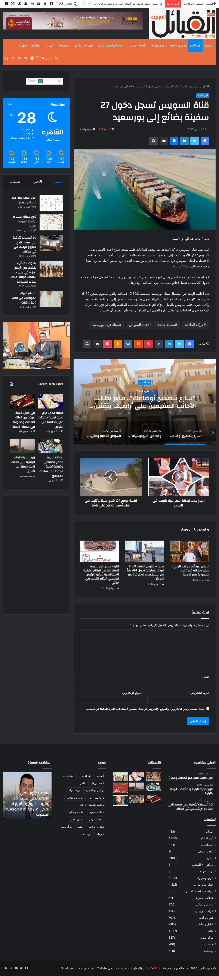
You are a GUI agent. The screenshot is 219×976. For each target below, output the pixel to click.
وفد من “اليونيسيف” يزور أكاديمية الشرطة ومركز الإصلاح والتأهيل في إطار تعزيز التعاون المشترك (145, 405)
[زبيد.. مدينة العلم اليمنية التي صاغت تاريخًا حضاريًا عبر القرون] (22, 446)
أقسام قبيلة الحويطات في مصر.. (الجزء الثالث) (24, 297)
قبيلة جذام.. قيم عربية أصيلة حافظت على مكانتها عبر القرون (50, 420)
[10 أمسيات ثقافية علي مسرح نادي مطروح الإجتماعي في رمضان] (51, 243)
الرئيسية (209, 45)
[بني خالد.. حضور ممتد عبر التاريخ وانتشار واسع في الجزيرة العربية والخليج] (120, 788)
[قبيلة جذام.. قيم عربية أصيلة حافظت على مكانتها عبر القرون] (50, 401)
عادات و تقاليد (138, 45)
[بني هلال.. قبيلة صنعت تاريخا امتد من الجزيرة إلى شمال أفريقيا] (153, 776)
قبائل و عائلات (178, 45)
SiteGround (68, 968)
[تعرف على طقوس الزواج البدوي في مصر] (136, 799)
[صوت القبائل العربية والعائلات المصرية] (182, 24)
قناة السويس (138, 325)
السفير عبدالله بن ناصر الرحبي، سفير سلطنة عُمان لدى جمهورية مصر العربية (190, 570)
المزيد (51, 45)
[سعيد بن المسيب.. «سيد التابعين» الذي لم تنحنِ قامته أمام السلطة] (120, 800)
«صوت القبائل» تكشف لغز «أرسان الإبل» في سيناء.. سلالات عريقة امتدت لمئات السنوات (23, 272)
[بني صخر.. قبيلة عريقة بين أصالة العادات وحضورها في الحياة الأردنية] (22, 401)
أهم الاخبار (195, 45)
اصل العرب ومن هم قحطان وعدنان (24, 200)
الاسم (204, 676)
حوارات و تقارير (84, 45)
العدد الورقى (205, 851)
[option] (145, 402)
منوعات (208, 944)
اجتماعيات (207, 844)
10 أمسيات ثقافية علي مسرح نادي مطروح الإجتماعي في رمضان (24, 244)
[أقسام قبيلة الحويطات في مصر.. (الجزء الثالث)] (51, 299)
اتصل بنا (23, 45)
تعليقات (15, 182)
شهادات (35, 45)
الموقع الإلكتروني (132, 692)
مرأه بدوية (206, 937)
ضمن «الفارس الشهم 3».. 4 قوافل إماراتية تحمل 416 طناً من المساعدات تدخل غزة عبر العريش (145, 572)
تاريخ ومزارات (159, 45)
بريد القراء (206, 871)
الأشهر (59, 182)
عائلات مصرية (204, 897)
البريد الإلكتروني (198, 692)
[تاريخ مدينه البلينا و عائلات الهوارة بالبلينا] (51, 222)
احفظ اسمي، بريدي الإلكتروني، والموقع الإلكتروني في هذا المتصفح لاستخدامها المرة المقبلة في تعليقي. (146, 709)
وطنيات (63, 45)
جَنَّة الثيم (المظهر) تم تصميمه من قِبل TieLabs (125, 968)
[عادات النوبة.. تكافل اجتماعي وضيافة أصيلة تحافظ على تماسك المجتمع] (50, 446)
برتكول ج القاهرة (202, 864)
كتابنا (210, 931)
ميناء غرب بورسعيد (105, 325)
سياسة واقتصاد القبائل (110, 45)
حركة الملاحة (194, 325)
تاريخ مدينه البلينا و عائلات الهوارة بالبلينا (24, 221)
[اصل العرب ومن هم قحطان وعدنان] (51, 203)
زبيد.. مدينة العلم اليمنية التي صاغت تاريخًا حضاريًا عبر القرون (23, 464)
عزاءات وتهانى (204, 911)
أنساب (209, 831)
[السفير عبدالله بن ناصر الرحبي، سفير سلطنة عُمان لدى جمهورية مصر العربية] (189, 551)
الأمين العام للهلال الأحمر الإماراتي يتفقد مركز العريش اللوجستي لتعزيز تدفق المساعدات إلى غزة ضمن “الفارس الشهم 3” (27, 803)
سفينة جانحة (166, 325)
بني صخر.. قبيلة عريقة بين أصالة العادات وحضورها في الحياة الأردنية (23, 420)
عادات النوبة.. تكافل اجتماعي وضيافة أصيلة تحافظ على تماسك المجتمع (51, 467)
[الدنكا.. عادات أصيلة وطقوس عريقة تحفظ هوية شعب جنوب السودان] (120, 776)
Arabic (32, 81)
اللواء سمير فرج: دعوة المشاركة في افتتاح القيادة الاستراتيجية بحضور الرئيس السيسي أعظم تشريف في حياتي (101, 574)
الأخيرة (37, 182)
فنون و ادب (206, 917)
